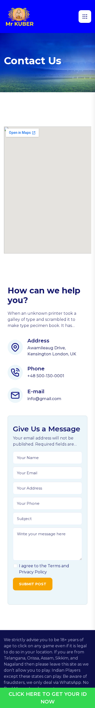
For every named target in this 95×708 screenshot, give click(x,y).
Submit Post (32, 584)
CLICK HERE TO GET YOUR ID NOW (48, 698)
